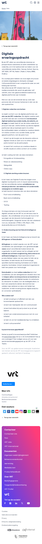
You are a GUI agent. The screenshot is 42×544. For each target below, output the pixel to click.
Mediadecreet (9, 467)
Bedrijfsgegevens (11, 481)
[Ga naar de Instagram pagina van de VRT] (10, 503)
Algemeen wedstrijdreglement (16, 455)
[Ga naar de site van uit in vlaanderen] (13, 530)
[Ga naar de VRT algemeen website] (21, 374)
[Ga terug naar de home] (4, 2)
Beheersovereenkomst (13, 459)
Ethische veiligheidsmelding (11, 522)
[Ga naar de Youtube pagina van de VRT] (28, 503)
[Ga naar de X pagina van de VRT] (22, 503)
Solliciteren (7, 384)
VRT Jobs (8, 442)
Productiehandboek (12, 472)
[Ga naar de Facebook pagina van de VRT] (4, 503)
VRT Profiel (8, 489)
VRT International (11, 446)
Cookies (5, 511)
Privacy (4, 518)
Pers (6, 438)
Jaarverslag (8, 463)
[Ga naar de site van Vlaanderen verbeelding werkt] (21, 536)
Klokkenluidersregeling (10, 525)
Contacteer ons (10, 434)
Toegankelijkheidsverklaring (15, 485)
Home (4, 8)
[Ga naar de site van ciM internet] (28, 529)
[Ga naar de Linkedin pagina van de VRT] (16, 503)
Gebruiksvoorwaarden (9, 515)
